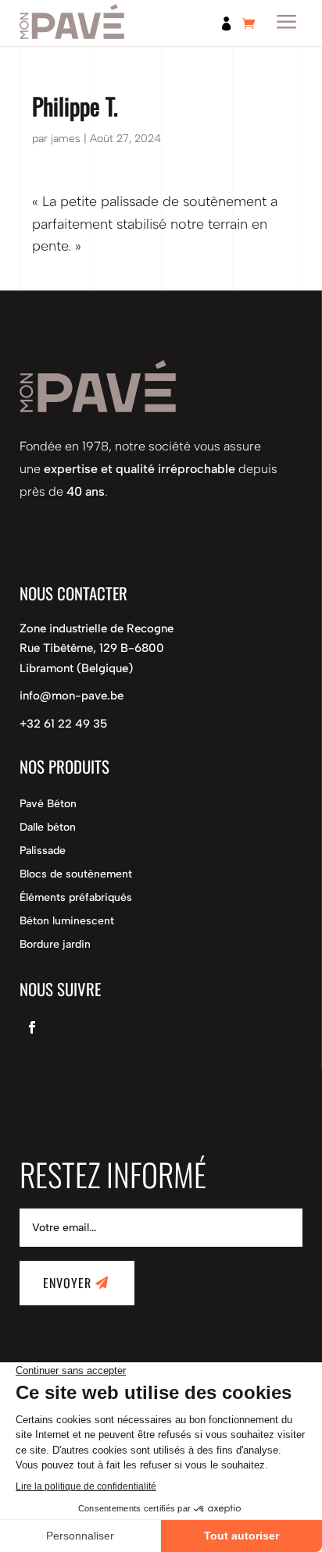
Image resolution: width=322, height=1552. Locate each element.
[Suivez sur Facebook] (32, 1027)
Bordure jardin (55, 945)
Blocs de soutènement (76, 875)
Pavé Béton (48, 804)
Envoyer (67, 1282)
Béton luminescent (67, 921)
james (65, 138)
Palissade (43, 851)
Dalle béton (48, 828)
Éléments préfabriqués (76, 898)
